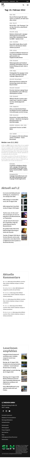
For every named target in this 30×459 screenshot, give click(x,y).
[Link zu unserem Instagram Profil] (6, 411)
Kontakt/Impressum (7, 415)
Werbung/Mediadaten (7, 420)
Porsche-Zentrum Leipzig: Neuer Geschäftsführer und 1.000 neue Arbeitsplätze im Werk (19, 91)
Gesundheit (15, 41)
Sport (11, 133)
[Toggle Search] (23, 5)
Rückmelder (12, 163)
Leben (11, 41)
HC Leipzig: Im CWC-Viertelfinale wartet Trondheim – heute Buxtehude (19, 137)
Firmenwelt (17, 87)
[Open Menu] (27, 5)
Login (27, 1)
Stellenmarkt (12, 1)
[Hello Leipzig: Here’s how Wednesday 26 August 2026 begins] (24, 208)
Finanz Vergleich (6, 430)
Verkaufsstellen (6, 422)
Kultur (11, 14)
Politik (11, 50)
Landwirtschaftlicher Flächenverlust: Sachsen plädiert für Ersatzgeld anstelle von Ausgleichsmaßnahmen (19, 55)
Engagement (15, 106)
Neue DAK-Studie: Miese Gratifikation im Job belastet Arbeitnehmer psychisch (18, 45)
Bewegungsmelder (14, 174)
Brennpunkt (15, 60)
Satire (25, 125)
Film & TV (15, 23)
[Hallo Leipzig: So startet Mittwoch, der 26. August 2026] (24, 202)
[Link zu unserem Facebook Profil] (3, 411)
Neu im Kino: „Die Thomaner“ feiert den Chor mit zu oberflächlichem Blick (19, 27)
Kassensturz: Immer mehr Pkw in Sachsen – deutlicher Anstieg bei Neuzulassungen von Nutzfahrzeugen (19, 120)
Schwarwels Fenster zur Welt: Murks (18, 128)
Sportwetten (5, 432)
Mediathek (12, 125)
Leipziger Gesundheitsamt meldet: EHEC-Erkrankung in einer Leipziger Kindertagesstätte (18, 177)
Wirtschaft (12, 31)
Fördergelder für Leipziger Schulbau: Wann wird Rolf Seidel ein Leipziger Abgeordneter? (19, 74)
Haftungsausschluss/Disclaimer (9, 437)
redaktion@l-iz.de (24, 159)
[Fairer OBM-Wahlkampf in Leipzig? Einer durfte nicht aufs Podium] (24, 389)
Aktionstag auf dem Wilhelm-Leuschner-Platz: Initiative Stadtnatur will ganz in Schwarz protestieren (14, 283)
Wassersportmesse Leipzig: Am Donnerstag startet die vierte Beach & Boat (18, 83)
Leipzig (16, 31)
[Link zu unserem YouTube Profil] (9, 411)
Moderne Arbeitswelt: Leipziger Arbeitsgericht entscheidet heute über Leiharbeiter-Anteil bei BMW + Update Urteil (18, 36)
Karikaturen (17, 125)
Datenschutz (5, 439)
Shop (17, 1)
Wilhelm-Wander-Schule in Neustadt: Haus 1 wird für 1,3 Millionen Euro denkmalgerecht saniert (18, 101)
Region (14, 70)
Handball (14, 133)
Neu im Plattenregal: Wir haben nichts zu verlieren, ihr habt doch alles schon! (19, 18)
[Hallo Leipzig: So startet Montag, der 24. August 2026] (24, 372)
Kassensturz (15, 115)
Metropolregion (18, 79)
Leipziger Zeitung (4, 1)
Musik (14, 14)
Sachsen (15, 50)
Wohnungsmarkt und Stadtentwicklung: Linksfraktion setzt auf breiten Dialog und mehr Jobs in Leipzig (19, 65)
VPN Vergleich (5, 427)
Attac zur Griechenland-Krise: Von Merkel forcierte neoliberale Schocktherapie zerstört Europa (19, 110)
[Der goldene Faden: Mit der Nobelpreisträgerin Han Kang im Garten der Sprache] (24, 231)
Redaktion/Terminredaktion (9, 417)
